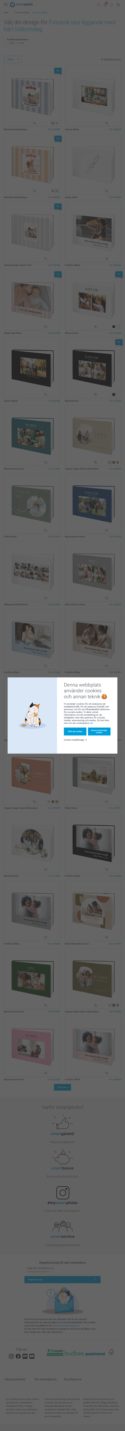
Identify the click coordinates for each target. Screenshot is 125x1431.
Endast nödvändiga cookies (99, 731)
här (91, 723)
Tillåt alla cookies (75, 731)
